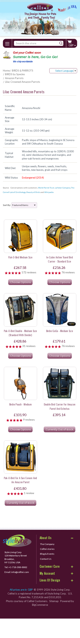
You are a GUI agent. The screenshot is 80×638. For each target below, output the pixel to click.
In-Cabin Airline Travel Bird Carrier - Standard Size (59, 259)
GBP (71, 45)
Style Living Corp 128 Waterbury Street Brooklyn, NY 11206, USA (15, 557)
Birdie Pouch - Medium (20, 404)
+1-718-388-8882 (18, 567)
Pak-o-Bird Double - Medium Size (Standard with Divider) (20, 333)
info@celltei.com (20, 572)
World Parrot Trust (46, 188)
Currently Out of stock (59, 429)
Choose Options (20, 282)
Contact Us (45, 558)
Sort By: (7, 205)
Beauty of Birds (33, 192)
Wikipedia (49, 192)
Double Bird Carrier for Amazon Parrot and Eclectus (60, 406)
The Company (47, 544)
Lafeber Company (62, 188)
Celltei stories (47, 548)
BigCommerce (40, 604)
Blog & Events (47, 553)
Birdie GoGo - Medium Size (59, 331)
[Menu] (7, 43)
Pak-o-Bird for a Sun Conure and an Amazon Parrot (20, 480)
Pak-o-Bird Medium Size (20, 257)
